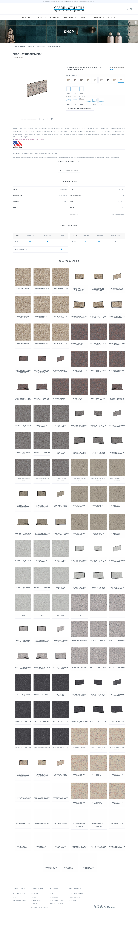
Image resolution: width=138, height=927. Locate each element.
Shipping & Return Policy (40, 911)
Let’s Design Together (76, 898)
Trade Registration (19, 905)
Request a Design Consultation (80, 108)
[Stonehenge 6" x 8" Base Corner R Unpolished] (95, 100)
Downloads (95, 56)
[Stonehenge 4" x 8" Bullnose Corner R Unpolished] (81, 100)
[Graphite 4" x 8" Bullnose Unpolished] (81, 80)
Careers (34, 908)
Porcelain (31, 46)
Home (15, 46)
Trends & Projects (56, 908)
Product (40, 17)
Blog (110, 17)
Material (23, 46)
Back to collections (117, 47)
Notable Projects (56, 905)
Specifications (83, 56)
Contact (83, 17)
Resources (68, 17)
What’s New (54, 901)
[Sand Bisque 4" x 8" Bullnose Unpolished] (114, 80)
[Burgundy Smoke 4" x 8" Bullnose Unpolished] (75, 80)
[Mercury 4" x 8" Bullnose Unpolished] (95, 80)
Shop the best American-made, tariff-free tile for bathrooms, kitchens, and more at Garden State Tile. (69, 1)
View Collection (119, 56)
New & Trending (74, 901)
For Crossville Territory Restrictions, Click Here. (28, 140)
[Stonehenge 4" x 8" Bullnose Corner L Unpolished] (75, 100)
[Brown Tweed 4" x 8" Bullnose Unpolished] (68, 80)
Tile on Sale (73, 905)
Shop (14, 901)
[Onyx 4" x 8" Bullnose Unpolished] (108, 80)
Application (106, 56)
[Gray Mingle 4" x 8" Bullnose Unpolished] (88, 80)
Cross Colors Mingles (54, 46)
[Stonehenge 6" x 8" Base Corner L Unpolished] (88, 100)
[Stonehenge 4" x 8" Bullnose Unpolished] (121, 80)
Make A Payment (36, 905)
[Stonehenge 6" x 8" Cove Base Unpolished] (101, 100)
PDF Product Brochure (70, 170)
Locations (54, 17)
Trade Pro (97, 17)
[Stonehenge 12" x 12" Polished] (68, 89)
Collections (41, 46)
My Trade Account (19, 898)
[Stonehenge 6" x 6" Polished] (75, 89)
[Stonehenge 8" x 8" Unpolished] (81, 89)
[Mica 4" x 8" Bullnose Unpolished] (101, 80)
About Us (26, 17)
